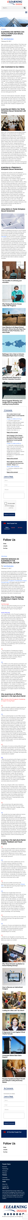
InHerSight (3, 236)
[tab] (7, 527)
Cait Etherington (8, 39)
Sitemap (4, 1172)
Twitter (4, 543)
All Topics (4, 1170)
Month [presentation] (13, 527)
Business (4, 1166)
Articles (3, 29)
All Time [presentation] (20, 527)
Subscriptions (6, 1179)
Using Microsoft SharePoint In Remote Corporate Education (11, 378)
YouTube (5, 548)
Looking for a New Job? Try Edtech (13, 1010)
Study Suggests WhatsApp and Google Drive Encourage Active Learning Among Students (12, 402)
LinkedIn (5, 546)
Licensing (4, 1177)
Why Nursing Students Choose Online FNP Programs (12, 304)
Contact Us (5, 1186)
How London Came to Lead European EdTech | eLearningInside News (15, 415)
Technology (5, 1168)
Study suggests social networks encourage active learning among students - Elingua (15, 463)
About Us (4, 1184)
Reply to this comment (12, 432)
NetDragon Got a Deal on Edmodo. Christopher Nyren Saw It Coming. (13, 355)
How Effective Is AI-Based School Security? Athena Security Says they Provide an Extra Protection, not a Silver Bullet (13, 329)
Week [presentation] (7, 527)
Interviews (4, 556)
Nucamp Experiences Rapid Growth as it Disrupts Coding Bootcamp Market (13, 1080)
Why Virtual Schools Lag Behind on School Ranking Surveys (13, 964)
